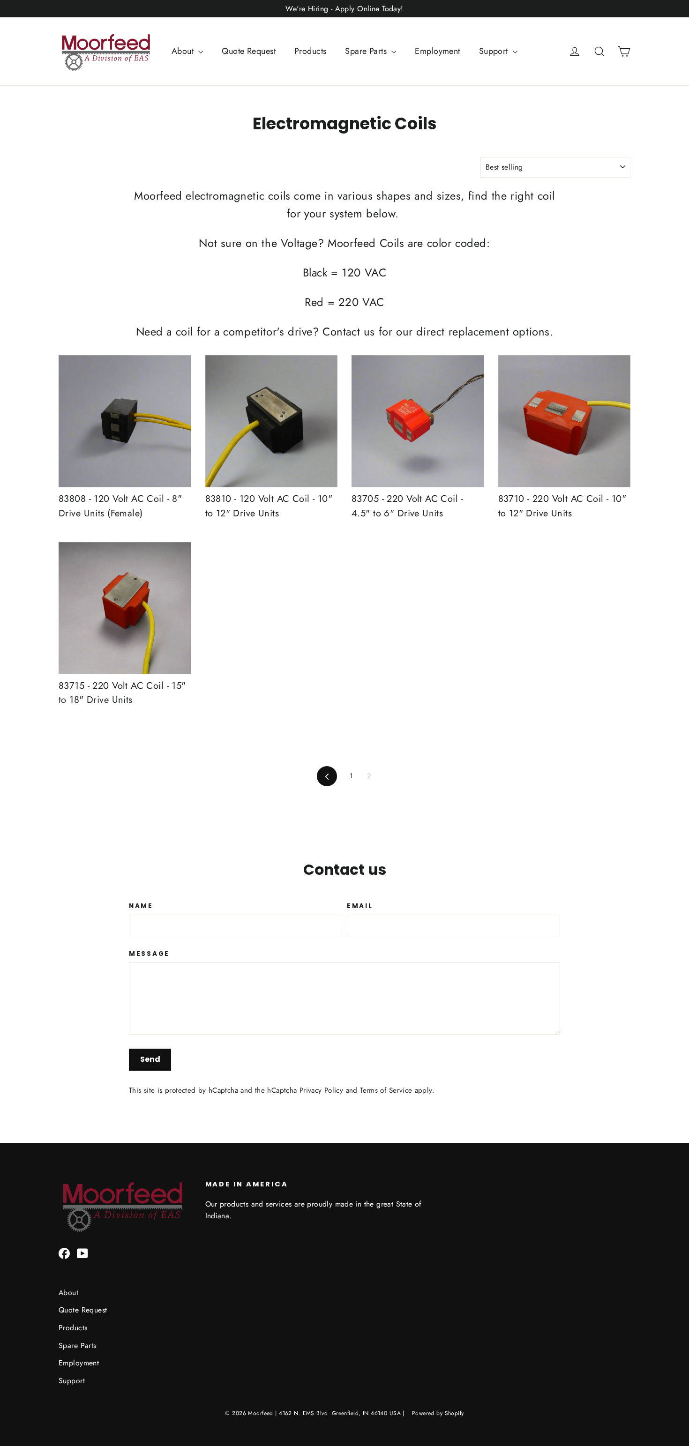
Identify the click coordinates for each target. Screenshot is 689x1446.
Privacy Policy (321, 1090)
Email (360, 906)
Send (150, 1059)
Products (310, 51)
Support (494, 51)
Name (141, 906)
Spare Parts (367, 51)
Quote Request (249, 51)
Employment (437, 51)
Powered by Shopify (438, 1413)
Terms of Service (386, 1090)
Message (149, 954)
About (184, 51)
